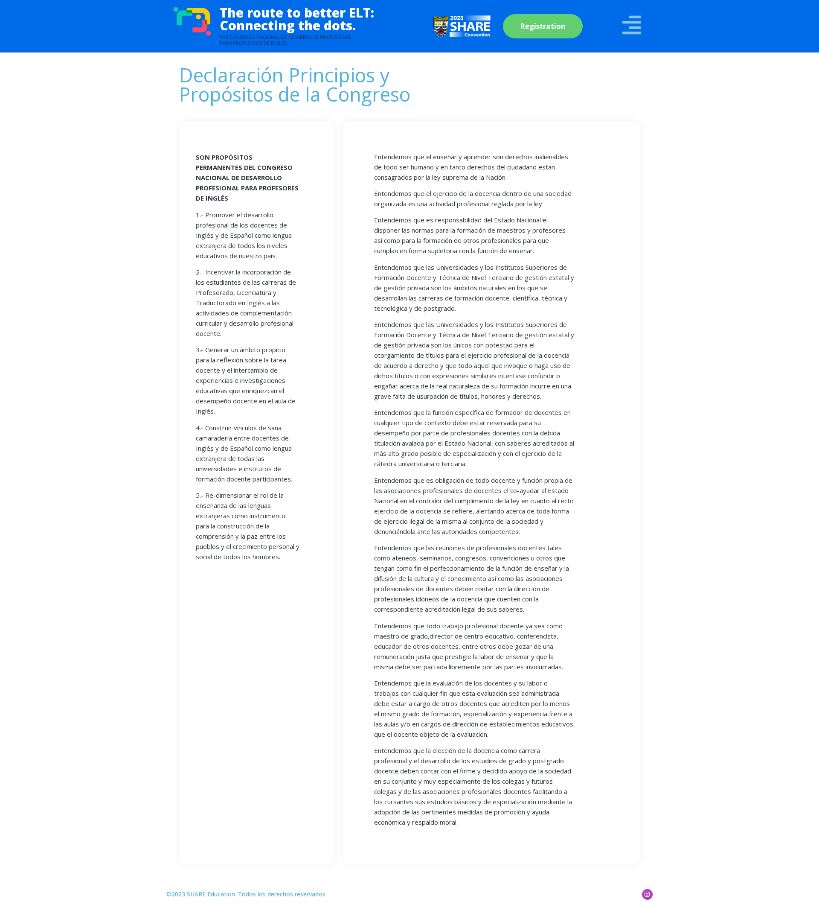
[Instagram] (647, 894)
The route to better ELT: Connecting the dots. (297, 19)
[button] (543, 26)
